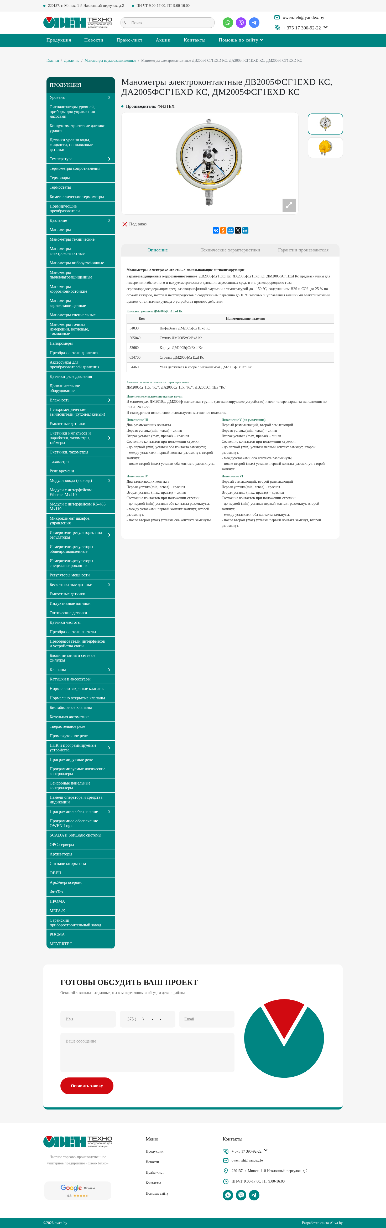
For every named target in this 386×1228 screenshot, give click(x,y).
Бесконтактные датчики (71, 584)
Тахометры (59, 461)
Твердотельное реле (67, 726)
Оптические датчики (68, 613)
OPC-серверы (62, 844)
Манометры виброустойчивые (77, 263)
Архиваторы (61, 854)
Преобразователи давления (74, 352)
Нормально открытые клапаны (77, 698)
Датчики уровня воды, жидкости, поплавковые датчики (71, 145)
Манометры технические (72, 239)
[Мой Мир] (230, 230)
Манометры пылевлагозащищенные (71, 274)
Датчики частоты (65, 622)
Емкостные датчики (67, 423)
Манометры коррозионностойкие (68, 288)
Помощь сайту (157, 1193)
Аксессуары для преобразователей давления (74, 364)
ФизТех (56, 892)
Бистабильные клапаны (71, 707)
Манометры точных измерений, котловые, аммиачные (69, 329)
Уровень (57, 97)
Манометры (60, 230)
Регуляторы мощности (70, 575)
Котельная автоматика (70, 717)
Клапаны (58, 669)
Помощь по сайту (238, 40)
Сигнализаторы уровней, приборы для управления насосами (72, 111)
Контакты (195, 40)
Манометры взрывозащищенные (110, 61)
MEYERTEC (61, 944)
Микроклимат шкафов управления (70, 520)
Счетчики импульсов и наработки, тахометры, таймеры (70, 438)
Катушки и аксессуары (70, 679)
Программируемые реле (71, 759)
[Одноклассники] (223, 230)
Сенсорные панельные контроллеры (70, 785)
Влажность (59, 400)
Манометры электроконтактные (67, 251)
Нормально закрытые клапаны (77, 688)
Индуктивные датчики (70, 603)
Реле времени (62, 471)
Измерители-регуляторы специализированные (71, 563)
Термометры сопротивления (75, 168)
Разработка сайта (315, 1223)
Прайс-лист (130, 40)
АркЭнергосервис (66, 882)
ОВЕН (55, 873)
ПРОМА (57, 901)
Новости (93, 40)
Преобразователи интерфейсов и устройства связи (77, 643)
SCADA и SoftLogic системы (75, 835)
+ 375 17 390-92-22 (302, 27)
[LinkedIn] (245, 230)
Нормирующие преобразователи (65, 208)
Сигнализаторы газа (68, 863)
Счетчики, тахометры (69, 452)
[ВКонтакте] (216, 230)
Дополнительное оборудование (65, 388)
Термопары (60, 178)
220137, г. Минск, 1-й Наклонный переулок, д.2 (86, 6)
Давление (71, 61)
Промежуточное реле (69, 736)
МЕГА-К (57, 911)
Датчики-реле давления (71, 376)
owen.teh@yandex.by (303, 17)
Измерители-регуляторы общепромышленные (71, 549)
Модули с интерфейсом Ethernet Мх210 (71, 492)
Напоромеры (61, 343)
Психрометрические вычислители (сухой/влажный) (77, 411)
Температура (61, 159)
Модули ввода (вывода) (71, 480)
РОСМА (57, 934)
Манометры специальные (73, 315)
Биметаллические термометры (77, 196)
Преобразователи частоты (73, 632)
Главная (52, 61)
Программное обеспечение (74, 811)
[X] (238, 230)
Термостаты (60, 187)
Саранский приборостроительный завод (75, 922)
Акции (163, 40)
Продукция (58, 40)
